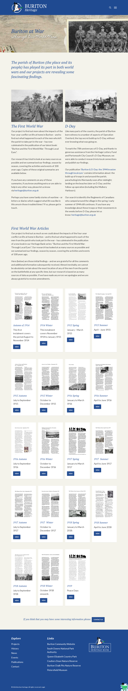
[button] (115, 7)
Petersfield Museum (57, 670)
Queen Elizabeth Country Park (62, 656)
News (14, 653)
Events (14, 657)
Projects (15, 644)
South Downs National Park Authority (60, 650)
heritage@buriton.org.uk (26, 190)
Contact (15, 666)
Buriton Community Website (61, 644)
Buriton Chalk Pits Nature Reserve (64, 665)
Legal (43, 687)
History (15, 648)
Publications (17, 662)
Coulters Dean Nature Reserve (62, 661)
